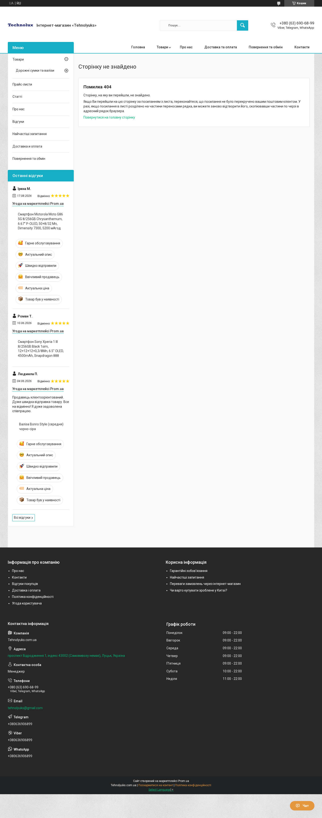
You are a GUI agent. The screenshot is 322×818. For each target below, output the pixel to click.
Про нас (186, 47)
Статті (17, 97)
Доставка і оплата (26, 590)
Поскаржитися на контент (155, 785)
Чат (306, 806)
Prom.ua (183, 781)
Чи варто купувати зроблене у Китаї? (198, 590)
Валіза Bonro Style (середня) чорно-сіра (41, 426)
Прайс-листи (22, 84)
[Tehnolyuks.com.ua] (20, 25)
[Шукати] (242, 25)
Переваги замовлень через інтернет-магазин (205, 584)
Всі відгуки (22, 517)
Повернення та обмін (266, 47)
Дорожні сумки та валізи (35, 70)
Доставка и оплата (27, 146)
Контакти (302, 47)
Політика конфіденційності (33, 597)
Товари (162, 47)
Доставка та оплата (220, 47)
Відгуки (18, 121)
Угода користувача (27, 603)
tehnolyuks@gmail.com (25, 708)
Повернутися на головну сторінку (109, 117)
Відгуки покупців (25, 584)
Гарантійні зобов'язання (188, 571)
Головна (138, 47)
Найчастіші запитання (29, 134)
